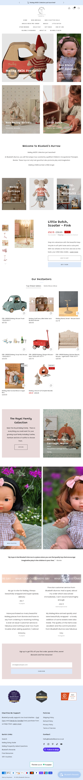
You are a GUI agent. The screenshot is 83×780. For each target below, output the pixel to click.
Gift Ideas (48, 27)
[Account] (69, 8)
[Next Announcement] (63, 2)
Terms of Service (49, 728)
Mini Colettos (12, 543)
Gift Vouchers (7, 757)
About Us (43, 30)
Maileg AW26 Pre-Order (30, 23)
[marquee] (41, 578)
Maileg (45, 23)
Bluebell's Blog (55, 30)
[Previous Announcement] (19, 2)
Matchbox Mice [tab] (50, 286)
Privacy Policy (48, 725)
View (14, 200)
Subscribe (41, 671)
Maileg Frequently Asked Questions (15, 746)
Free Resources (7, 753)
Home (25, 20)
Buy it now (64, 264)
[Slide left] (5, 222)
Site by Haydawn (7, 777)
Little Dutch (56, 23)
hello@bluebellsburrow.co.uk (53, 739)
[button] (38, 546)
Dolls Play (37, 27)
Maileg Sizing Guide (9, 743)
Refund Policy (48, 721)
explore (21, 447)
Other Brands (24, 27)
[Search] (79, 8)
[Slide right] (5, 263)
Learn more (74, 252)
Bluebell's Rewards (29, 30)
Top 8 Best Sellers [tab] (33, 286)
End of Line (60, 27)
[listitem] (41, 2)
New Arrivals (36, 20)
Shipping (60, 235)
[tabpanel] (41, 345)
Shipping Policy (48, 718)
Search (4, 739)
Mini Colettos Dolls (52, 20)
